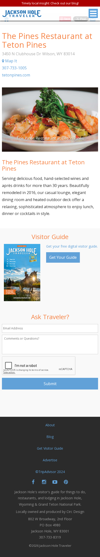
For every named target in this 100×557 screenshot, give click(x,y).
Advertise (50, 460)
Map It (10, 61)
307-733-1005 (14, 68)
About (50, 425)
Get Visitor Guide (50, 448)
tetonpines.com (16, 75)
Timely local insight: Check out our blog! (50, 3)
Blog (50, 436)
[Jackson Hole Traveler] (21, 15)
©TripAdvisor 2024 (50, 471)
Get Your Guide (63, 257)
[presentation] (39, 365)
